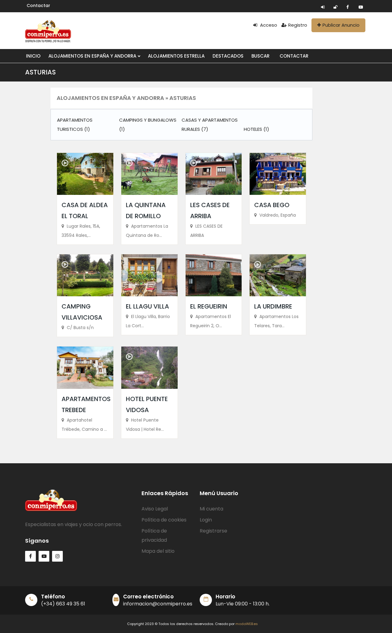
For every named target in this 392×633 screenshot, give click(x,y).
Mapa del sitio (158, 551)
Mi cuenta (211, 508)
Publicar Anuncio (341, 25)
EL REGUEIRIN (208, 306)
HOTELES (256, 129)
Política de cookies (164, 519)
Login (206, 519)
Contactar (38, 5)
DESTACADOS (228, 56)
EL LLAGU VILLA (147, 306)
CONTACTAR (294, 56)
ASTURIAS (40, 72)
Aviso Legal (154, 508)
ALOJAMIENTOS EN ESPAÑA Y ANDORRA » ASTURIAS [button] (126, 98)
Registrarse (213, 530)
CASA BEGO (271, 205)
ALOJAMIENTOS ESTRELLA (176, 56)
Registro (297, 25)
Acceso (268, 25)
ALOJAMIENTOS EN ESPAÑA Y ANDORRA (93, 56)
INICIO (33, 56)
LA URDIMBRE (273, 306)
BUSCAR (260, 56)
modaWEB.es (247, 623)
